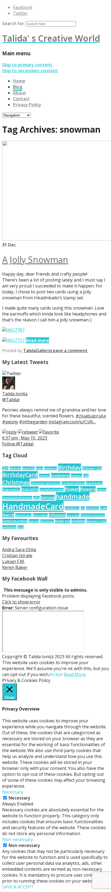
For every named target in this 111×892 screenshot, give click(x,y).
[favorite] (49, 432)
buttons (76, 476)
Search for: (13, 23)
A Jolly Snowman (35, 259)
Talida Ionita (14, 394)
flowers (88, 489)
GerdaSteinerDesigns (17, 498)
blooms (44, 476)
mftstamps (57, 515)
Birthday (69, 467)
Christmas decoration (45, 483)
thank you (62, 521)
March (8, 514)
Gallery (43, 351)
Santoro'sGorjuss (93, 515)
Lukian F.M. (13, 561)
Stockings (47, 521)
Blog (17, 87)
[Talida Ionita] (8, 388)
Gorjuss (48, 497)
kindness (92, 508)
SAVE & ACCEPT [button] (18, 887)
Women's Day (96, 521)
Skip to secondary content (30, 71)
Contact (21, 99)
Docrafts (30, 489)
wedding (78, 521)
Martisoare (23, 515)
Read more (37, 340)
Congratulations (73, 483)
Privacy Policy (27, 105)
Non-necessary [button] (17, 839)
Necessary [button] (12, 792)
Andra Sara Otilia (19, 550)
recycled (73, 515)
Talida (29, 351)
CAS (86, 476)
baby (39, 468)
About (19, 93)
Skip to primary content (27, 65)
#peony (10, 422)
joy (83, 508)
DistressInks (11, 490)
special (34, 521)
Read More (75, 674)
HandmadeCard (33, 506)
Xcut (21, 527)
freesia (101, 490)
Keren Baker (14, 567)
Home (19, 81)
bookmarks (60, 475)
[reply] (9, 432)
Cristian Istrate (17, 555)
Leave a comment (69, 351)
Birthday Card (92, 468)
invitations (72, 508)
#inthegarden (33, 422)
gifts (36, 498)
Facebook (22, 7)
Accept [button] (56, 674)
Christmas (16, 482)
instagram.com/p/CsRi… (72, 422)
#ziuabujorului (91, 416)
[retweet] (28, 432)
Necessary (19, 798)
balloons (50, 468)
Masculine (40, 515)
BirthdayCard (20, 474)
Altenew (15, 468)
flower (72, 489)
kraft (103, 508)
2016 (5, 468)
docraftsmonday (52, 490)
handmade (72, 496)
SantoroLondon (14, 521)
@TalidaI (11, 400)
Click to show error (21, 602)
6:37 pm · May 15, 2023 (24, 438)
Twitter (20, 13)
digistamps (94, 483)
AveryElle (28, 468)
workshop (9, 527)
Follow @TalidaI (18, 444)
